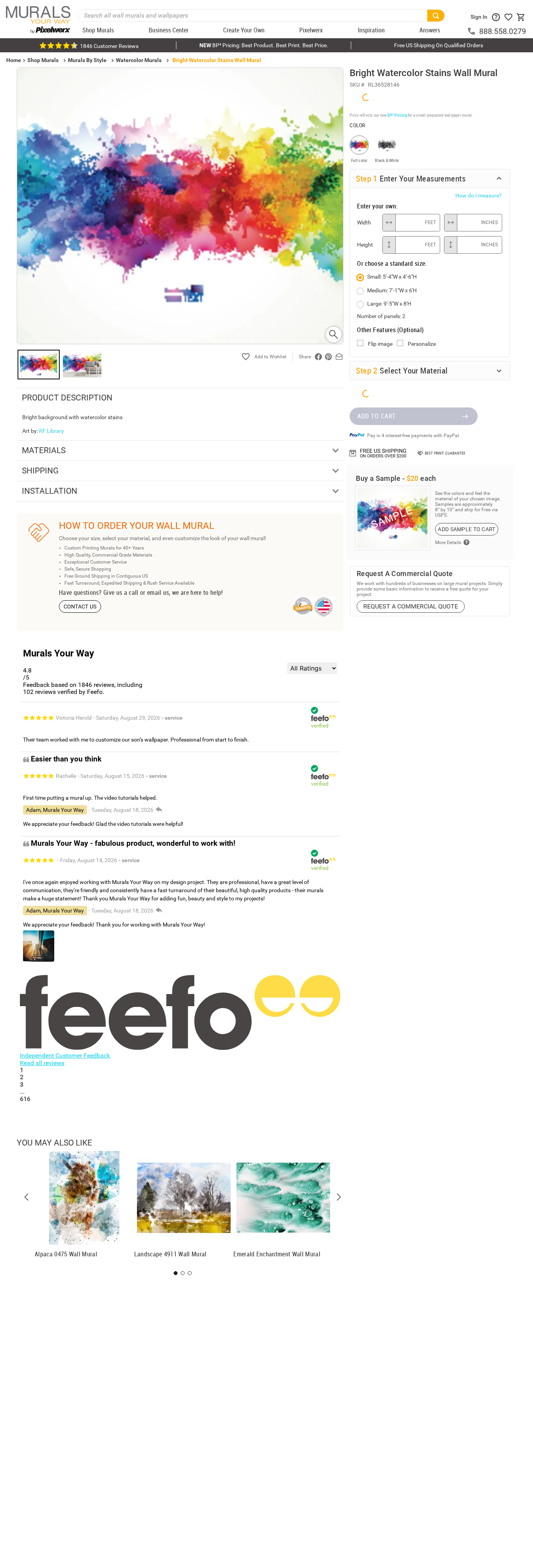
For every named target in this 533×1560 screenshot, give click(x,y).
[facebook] (318, 356)
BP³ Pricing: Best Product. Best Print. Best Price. (263, 45)
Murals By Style (87, 60)
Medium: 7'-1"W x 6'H (392, 290)
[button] (26, 1197)
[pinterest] (328, 356)
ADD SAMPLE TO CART (466, 529)
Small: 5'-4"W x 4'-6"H (392, 277)
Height (365, 245)
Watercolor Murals (139, 60)
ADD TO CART (376, 416)
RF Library (51, 431)
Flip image (380, 344)
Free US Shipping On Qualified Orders (438, 45)
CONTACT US (80, 606)
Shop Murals (43, 60)
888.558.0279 (502, 31)
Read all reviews (42, 1063)
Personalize (422, 344)
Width (364, 222)
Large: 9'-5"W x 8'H (389, 304)
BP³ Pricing (397, 115)
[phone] (473, 31)
